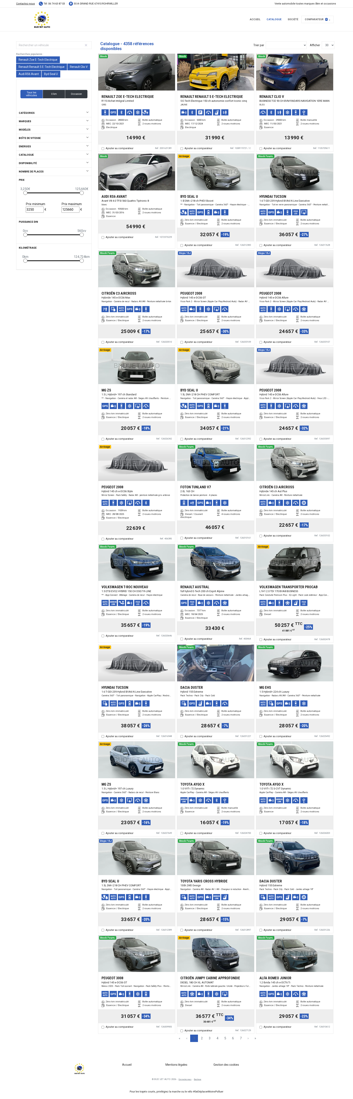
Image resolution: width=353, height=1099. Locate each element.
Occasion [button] (76, 94)
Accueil (255, 19)
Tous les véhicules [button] (31, 94)
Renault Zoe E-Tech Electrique (38, 59)
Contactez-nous (25, 3)
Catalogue (274, 19)
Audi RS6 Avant (29, 74)
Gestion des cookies (226, 1064)
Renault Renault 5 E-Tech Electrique (42, 66)
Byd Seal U (51, 74)
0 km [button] (54, 94)
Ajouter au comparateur (119, 148)
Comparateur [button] (316, 19)
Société (293, 19)
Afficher (315, 45)
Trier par (258, 45)
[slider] (25, 193)
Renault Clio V (79, 66)
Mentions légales (176, 1064)
